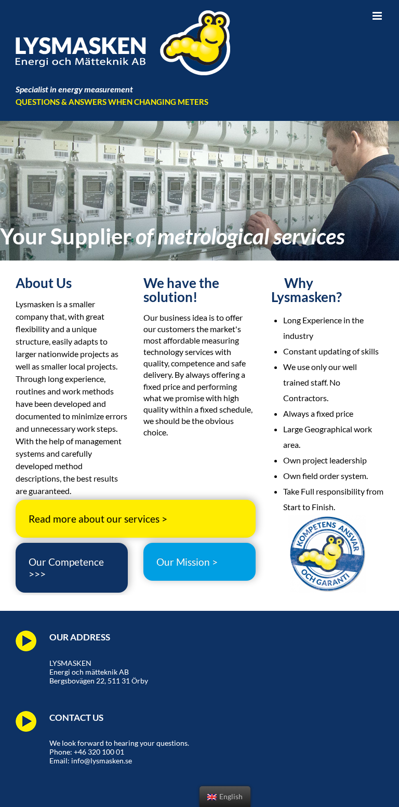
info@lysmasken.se (101, 760)
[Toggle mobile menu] (378, 15)
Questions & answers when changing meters (112, 101)
